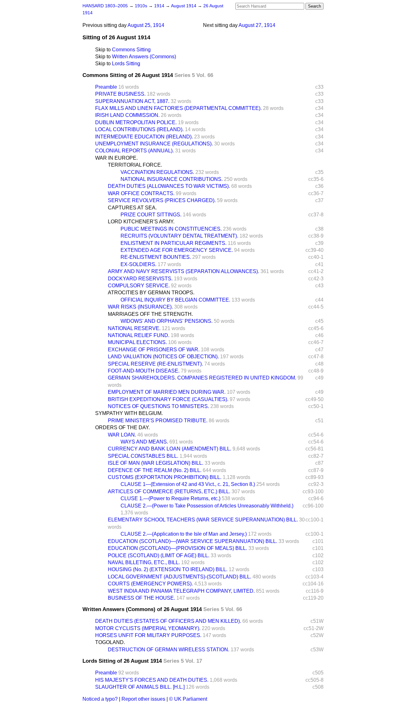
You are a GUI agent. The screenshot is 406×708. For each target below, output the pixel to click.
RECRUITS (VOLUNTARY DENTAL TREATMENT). (179, 236)
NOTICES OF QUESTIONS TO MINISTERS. (158, 406)
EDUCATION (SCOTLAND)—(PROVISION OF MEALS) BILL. (177, 548)
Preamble (106, 87)
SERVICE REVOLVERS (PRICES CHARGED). (162, 200)
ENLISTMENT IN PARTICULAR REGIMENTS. (173, 243)
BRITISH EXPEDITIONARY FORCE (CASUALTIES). (168, 399)
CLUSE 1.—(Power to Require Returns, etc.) (170, 498)
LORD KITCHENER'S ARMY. (141, 221)
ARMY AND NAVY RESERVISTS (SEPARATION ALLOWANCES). (183, 271)
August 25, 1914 (146, 25)
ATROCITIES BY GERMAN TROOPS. (151, 292)
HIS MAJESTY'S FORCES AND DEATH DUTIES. (151, 680)
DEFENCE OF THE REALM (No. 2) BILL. (154, 470)
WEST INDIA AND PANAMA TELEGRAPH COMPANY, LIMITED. (181, 591)
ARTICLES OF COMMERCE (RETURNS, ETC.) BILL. (169, 491)
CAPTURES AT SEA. (132, 207)
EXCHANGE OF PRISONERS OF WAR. (154, 349)
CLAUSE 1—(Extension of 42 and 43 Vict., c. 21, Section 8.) (188, 484)
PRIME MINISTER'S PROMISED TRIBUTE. (157, 420)
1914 (160, 5)
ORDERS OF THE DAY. (122, 427)
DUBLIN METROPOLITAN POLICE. (136, 122)
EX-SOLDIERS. (138, 264)
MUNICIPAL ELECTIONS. (137, 342)
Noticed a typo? (100, 699)
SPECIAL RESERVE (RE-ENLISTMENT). (155, 364)
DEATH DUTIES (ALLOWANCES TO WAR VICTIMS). (169, 186)
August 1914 (184, 5)
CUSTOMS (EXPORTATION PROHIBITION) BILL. (164, 477)
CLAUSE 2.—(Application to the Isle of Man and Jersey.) (184, 534)
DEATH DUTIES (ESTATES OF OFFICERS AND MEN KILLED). (168, 621)
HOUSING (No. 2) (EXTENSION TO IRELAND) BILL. (167, 569)
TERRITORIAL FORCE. (135, 165)
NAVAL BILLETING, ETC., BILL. (144, 562)
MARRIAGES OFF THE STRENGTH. (150, 314)
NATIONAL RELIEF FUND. (138, 335)
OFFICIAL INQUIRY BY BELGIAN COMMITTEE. (175, 300)
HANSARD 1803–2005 (105, 5)
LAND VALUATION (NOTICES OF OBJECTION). (163, 356)
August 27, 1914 (257, 25)
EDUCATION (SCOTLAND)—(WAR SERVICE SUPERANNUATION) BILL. (192, 541)
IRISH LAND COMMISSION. (127, 115)
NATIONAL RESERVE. (134, 328)
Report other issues (143, 699)
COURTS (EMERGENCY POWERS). (150, 583)
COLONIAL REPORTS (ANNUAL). (134, 150)
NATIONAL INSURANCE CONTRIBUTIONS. (172, 179)
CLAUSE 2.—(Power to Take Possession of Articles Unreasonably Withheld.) (207, 505)
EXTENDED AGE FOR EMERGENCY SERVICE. (177, 250)
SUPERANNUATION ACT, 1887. (132, 101)
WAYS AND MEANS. (144, 441)
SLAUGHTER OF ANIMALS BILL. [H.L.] (140, 687)
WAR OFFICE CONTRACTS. (141, 193)
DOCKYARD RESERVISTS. (140, 278)
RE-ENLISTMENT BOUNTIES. (156, 257)
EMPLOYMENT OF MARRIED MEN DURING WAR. (167, 392)
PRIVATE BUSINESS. (120, 94)
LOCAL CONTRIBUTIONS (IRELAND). (139, 129)
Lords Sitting (126, 63)
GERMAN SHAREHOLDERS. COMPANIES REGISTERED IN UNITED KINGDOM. (202, 377)
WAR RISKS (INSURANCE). (140, 306)
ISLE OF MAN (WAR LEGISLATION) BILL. (155, 463)
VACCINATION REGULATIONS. (157, 172)
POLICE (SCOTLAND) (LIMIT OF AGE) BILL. (158, 555)
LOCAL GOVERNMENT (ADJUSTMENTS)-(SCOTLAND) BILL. (179, 576)
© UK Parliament (188, 699)
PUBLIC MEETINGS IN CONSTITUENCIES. (171, 229)
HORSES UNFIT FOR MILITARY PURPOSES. (148, 635)
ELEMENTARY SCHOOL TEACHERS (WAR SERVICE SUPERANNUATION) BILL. (203, 519)
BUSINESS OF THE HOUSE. (141, 598)
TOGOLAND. (110, 642)
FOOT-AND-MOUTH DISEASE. (144, 370)
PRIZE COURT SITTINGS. (151, 214)
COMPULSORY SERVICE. (139, 285)
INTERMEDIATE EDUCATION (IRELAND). (144, 136)
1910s (141, 5)
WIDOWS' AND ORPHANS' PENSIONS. (167, 321)
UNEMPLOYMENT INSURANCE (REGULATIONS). (154, 143)
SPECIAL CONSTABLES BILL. (143, 456)
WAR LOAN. (122, 434)
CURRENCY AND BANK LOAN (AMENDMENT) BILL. (169, 448)
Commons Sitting (131, 49)
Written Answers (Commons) (144, 56)
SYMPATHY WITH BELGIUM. (129, 413)
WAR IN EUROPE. (116, 158)
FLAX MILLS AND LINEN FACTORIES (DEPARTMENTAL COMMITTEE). (178, 108)
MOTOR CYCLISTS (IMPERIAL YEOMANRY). (147, 628)
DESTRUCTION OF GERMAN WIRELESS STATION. (168, 649)
